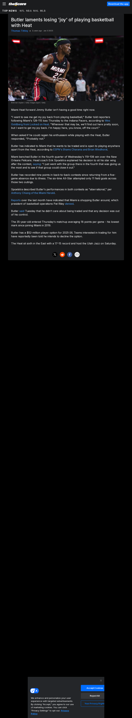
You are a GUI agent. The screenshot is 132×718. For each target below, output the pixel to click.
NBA (29, 10)
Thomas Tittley (19, 30)
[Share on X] (54, 254)
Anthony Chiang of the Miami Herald (33, 193)
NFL (22, 10)
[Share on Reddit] (62, 254)
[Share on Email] (77, 254)
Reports (16, 200)
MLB (43, 10)
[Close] (101, 681)
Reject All (95, 695)
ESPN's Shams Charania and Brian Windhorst (80, 149)
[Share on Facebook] (69, 254)
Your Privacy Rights (95, 703)
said (21, 211)
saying (37, 164)
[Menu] (4, 4)
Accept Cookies (95, 688)
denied (69, 203)
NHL (36, 10)
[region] (66, 697)
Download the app (118, 4)
